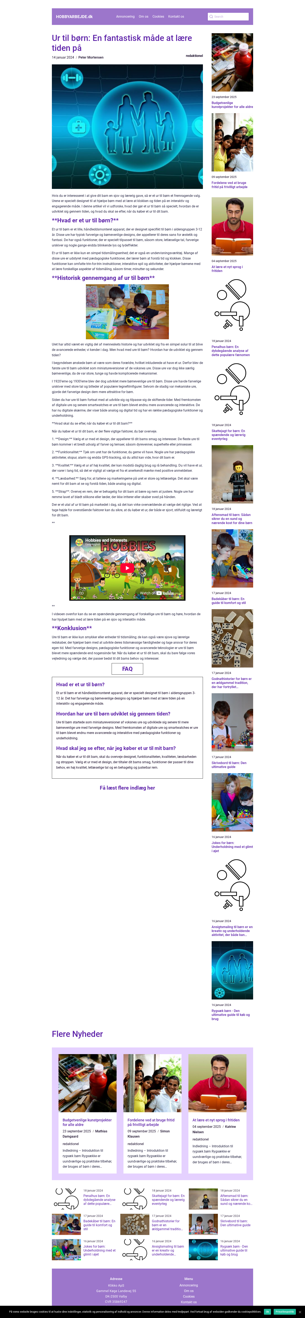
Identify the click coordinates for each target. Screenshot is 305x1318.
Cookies (158, 16)
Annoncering (125, 16)
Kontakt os (176, 16)
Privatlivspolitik (285, 1311)
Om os (143, 16)
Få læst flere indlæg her (127, 788)
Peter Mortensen (91, 57)
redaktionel (194, 56)
